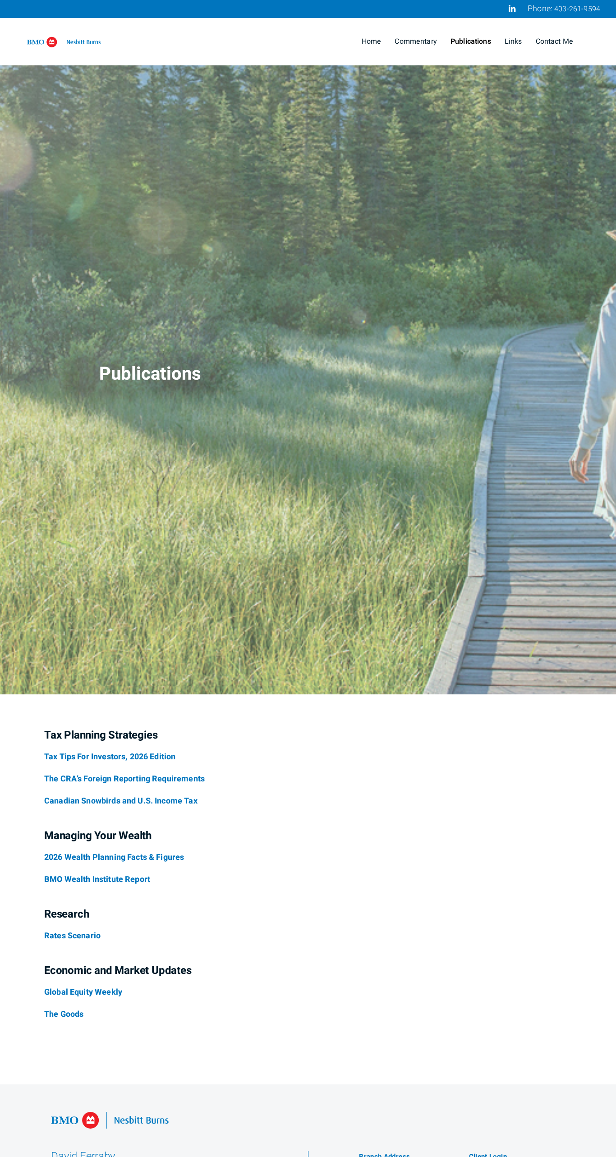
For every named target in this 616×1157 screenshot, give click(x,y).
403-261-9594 (577, 9)
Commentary (416, 41)
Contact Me (555, 41)
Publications (471, 41)
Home (372, 41)
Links (513, 41)
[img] (308, 347)
